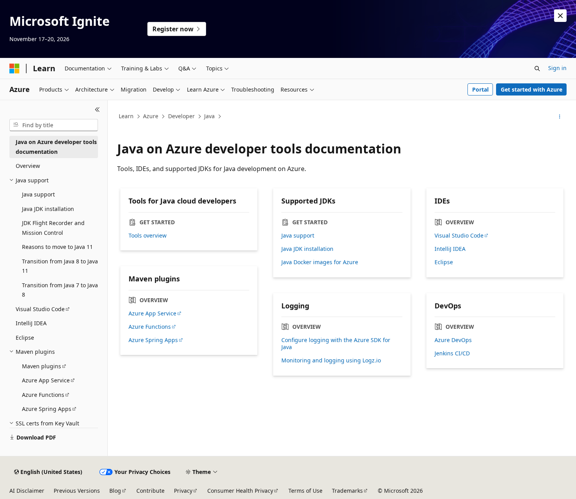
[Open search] (537, 68)
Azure (150, 116)
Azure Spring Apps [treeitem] (46, 409)
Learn (126, 116)
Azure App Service (152, 313)
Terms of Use (305, 490)
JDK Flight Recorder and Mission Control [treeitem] (53, 227)
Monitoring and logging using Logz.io (331, 360)
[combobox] (53, 125)
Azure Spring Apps (153, 340)
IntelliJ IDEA (450, 248)
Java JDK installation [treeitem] (48, 209)
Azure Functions (150, 326)
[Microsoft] (14, 68)
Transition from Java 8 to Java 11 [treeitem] (60, 266)
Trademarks (347, 490)
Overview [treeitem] (28, 165)
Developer (181, 116)
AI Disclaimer (26, 490)
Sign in (557, 68)
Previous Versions (77, 490)
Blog (115, 490)
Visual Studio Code (459, 235)
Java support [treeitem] (38, 194)
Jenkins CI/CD (452, 353)
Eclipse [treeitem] (25, 337)
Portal (480, 89)
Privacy (183, 490)
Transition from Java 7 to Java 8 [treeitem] (60, 290)
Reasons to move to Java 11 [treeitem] (57, 246)
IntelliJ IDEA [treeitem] (31, 323)
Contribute (150, 490)
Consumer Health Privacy (240, 490)
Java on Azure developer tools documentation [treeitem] (56, 146)
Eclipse (444, 262)
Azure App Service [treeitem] (46, 380)
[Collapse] (97, 109)
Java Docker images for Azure (319, 262)
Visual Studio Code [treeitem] (40, 309)
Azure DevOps (453, 340)
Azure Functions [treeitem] (43, 394)
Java (209, 116)
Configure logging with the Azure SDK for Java (335, 344)
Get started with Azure (531, 89)
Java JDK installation (307, 248)
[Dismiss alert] (560, 15)
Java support (297, 235)
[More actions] (560, 116)
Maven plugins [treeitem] (41, 366)
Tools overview (148, 235)
